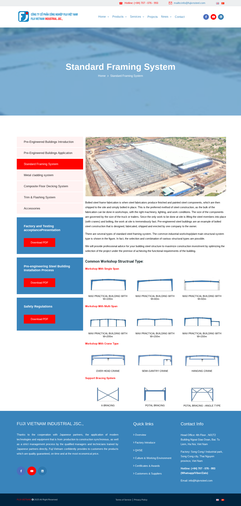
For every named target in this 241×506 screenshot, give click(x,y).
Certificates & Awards (147, 465)
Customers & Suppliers (148, 473)
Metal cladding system (38, 175)
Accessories (32, 208)
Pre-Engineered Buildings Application (48, 153)
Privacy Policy (140, 500)
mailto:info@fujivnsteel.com (189, 2)
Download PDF (39, 242)
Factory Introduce (145, 442)
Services (135, 16)
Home (102, 16)
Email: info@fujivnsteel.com (197, 480)
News (164, 16)
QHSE (139, 450)
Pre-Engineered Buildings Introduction (49, 142)
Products (117, 16)
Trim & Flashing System (39, 197)
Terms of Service (123, 500)
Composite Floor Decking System (46, 186)
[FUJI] (49, 16)
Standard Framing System (126, 75)
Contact (180, 16)
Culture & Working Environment (153, 458)
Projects (152, 16)
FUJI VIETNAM (24, 499)
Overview (140, 434)
